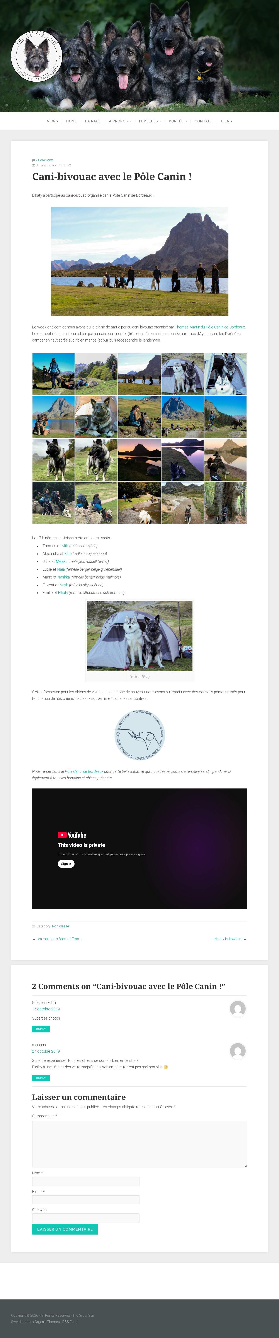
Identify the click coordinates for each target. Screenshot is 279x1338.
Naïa (61, 569)
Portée (176, 121)
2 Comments (45, 160)
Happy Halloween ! (228, 939)
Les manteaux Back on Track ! (59, 939)
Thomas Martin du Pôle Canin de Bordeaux (210, 327)
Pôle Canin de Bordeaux (84, 771)
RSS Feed (70, 1322)
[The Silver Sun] (139, 56)
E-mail (38, 1191)
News (52, 121)
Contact (204, 121)
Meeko (62, 561)
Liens (226, 121)
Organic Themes (47, 1322)
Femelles (148, 121)
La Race (93, 121)
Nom (37, 1173)
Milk (64, 546)
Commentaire (44, 1116)
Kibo (68, 553)
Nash (64, 585)
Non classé (60, 926)
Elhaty (63, 592)
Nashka (63, 577)
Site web (39, 1210)
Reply (41, 1028)
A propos (118, 121)
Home (71, 121)
